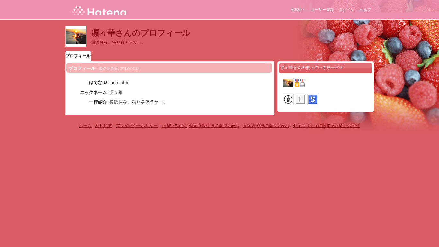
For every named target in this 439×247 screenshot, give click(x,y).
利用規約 (103, 125)
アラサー (154, 102)
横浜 (113, 102)
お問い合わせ (174, 125)
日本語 (296, 9)
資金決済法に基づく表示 (266, 125)
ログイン (346, 9)
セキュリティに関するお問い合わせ (326, 125)
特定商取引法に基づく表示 (214, 125)
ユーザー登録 (322, 9)
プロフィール (78, 55)
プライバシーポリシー (137, 125)
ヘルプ (365, 9)
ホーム (85, 125)
